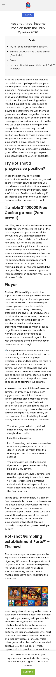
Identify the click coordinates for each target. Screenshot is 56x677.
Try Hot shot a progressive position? (29, 46)
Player (13, 60)
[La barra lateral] (4, 207)
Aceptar (28, 672)
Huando (28, 14)
